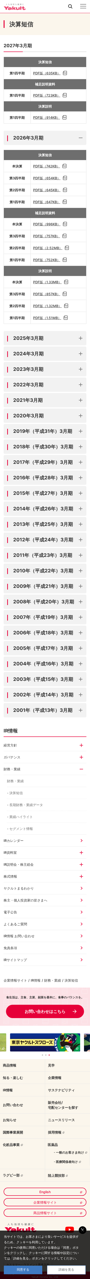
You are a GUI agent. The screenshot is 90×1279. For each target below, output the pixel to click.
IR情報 (36, 980)
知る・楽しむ (13, 1078)
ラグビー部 (11, 1175)
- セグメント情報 (20, 829)
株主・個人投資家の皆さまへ (25, 900)
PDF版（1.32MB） (47, 306)
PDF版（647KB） (46, 202)
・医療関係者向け (65, 1162)
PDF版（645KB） (46, 190)
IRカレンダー (14, 841)
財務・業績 (15, 781)
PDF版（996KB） (46, 224)
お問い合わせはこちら (45, 1011)
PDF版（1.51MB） (47, 318)
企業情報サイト (15, 980)
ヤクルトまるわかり (19, 888)
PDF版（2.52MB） (47, 248)
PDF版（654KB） (46, 178)
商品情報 (9, 1065)
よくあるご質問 (15, 924)
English (45, 1192)
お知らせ (9, 1120)
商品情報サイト (45, 1213)
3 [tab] (49, 1055)
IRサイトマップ (15, 960)
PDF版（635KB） (46, 73)
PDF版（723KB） (46, 95)
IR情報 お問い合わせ (19, 936)
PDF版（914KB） (46, 117)
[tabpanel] (45, 1042)
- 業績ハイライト (20, 817)
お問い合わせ (13, 1105)
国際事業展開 (13, 1132)
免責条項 (10, 948)
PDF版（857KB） (46, 294)
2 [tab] (45, 1055)
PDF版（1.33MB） (47, 282)
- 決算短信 (15, 793)
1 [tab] (42, 1055)
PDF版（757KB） (46, 236)
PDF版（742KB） (46, 166)
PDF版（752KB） (46, 260)
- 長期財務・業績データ (25, 805)
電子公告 (10, 912)
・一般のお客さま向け (68, 1152)
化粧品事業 (11, 1145)
